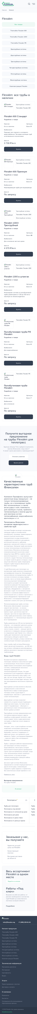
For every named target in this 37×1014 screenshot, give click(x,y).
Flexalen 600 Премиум (15, 171)
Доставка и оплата (8, 987)
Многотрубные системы (18, 80)
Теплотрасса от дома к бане (13, 818)
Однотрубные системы (18, 49)
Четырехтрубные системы (18, 68)
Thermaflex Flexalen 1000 (18, 37)
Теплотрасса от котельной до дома (15, 812)
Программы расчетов (9, 967)
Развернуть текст (9, 774)
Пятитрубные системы (18, 74)
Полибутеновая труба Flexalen (15, 386)
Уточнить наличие (18, 456)
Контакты (5, 998)
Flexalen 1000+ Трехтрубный (11, 224)
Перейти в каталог (14, 881)
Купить (18, 149)
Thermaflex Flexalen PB (18, 43)
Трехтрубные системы (18, 61)
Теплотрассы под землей (12, 809)
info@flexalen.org (9, 922)
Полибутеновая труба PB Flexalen (17, 333)
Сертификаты (6, 973)
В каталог (18, 789)
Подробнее (10, 906)
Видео (4, 976)
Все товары (18, 24)
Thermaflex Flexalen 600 (18, 30)
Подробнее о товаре (11, 119)
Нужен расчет (18, 463)
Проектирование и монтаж (11, 984)
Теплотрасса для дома (11, 815)
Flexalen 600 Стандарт (15, 116)
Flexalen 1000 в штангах (16, 276)
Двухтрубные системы (18, 55)
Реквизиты (5, 995)
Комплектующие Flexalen (18, 86)
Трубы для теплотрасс (11, 806)
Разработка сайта (7, 1011)
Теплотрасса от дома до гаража (14, 820)
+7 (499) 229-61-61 (24, 922)
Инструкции (6, 970)
